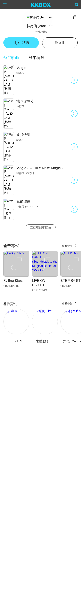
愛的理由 (23, 201)
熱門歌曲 (11, 57)
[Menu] (5, 4)
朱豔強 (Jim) (45, 341)
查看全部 (67, 245)
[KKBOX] (41, 4)
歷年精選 (36, 57)
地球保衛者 (25, 100)
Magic (21, 67)
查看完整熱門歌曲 (40, 227)
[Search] (76, 4)
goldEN (16, 341)
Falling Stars (13, 280)
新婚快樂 (23, 134)
